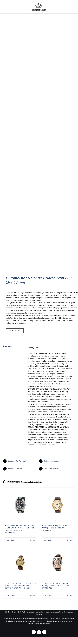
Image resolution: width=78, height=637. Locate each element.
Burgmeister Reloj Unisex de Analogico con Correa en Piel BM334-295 (55, 527)
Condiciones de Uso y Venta (53, 612)
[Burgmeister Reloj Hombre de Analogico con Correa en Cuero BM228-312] (57, 562)
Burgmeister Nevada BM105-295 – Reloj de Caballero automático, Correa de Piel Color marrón (20, 585)
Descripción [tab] (7, 346)
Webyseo (39, 614)
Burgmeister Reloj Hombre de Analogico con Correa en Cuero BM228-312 (56, 585)
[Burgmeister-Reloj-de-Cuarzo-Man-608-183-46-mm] (39, 148)
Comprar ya (15, 331)
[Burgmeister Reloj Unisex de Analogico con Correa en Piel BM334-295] (57, 505)
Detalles (33, 540)
